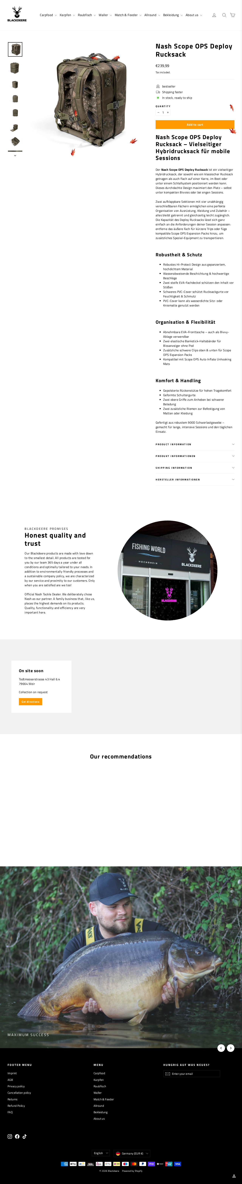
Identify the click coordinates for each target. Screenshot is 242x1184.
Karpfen (66, 14)
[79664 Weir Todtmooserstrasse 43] (121, 686)
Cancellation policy (19, 1092)
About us (192, 14)
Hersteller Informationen (178, 479)
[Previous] (221, 1048)
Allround (150, 14)
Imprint (12, 1073)
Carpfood (47, 14)
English (98, 1153)
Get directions (31, 702)
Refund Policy (16, 1106)
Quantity (163, 106)
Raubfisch (85, 14)
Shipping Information (174, 468)
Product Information (174, 444)
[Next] (230, 1048)
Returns (13, 1099)
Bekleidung (171, 14)
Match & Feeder (127, 14)
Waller (104, 14)
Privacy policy (16, 1086)
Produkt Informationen (176, 456)
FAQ (10, 1112)
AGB (10, 1080)
